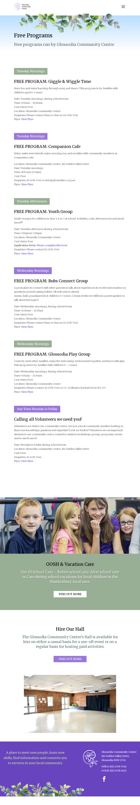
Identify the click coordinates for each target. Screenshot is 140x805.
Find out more (70, 594)
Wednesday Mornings (33, 271)
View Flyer (27, 119)
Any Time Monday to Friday (37, 409)
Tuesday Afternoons (32, 201)
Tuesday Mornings (31, 71)
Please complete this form (52, 245)
